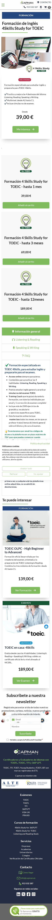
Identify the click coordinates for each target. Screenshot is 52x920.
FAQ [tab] (27, 355)
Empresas (26, 846)
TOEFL (26, 803)
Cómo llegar (28, 872)
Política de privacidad (40, 443)
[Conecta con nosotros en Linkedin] (18, 895)
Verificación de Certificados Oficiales (26, 859)
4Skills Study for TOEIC (26, 831)
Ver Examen (23, 680)
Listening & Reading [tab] (27, 339)
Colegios (26, 856)
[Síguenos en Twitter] (23, 895)
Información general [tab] (27, 331)
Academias (26, 849)
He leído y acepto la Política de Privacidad (25, 740)
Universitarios (26, 852)
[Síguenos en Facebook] (28, 895)
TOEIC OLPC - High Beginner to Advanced (24, 550)
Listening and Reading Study (26, 834)
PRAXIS (26, 815)
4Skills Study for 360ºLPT (26, 828)
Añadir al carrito (26, 205)
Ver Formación (23, 590)
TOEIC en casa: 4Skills (19, 647)
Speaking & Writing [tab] (27, 347)
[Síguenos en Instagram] (33, 895)
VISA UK (26, 812)
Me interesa (23, 129)
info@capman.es (28, 878)
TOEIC (26, 800)
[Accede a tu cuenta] (41, 6)
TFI (26, 806)
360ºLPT (26, 809)
